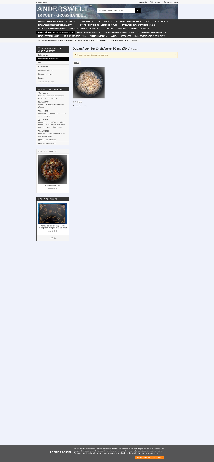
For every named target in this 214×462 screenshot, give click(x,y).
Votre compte (155, 2)
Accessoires (126, 36)
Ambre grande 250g (52, 185)
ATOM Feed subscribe (48, 143)
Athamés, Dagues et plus (74, 36)
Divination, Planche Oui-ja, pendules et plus (98, 25)
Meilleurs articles (47, 151)
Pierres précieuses (98, 36)
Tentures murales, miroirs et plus (118, 32)
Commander (142, 2)
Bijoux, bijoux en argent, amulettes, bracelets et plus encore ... (65, 21)
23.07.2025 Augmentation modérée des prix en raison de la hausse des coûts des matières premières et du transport (52, 123)
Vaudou (114, 36)
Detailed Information (143, 458)
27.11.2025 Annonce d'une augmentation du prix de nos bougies (52, 113)
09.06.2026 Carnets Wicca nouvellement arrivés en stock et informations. (51, 95)
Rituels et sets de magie (48, 36)
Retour (76, 63)
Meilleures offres (47, 199)
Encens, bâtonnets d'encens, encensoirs (55, 32)
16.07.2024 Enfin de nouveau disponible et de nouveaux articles (51, 133)
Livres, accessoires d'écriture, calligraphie (56, 25)
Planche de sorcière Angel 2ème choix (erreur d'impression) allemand (53, 227)
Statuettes (108, 29)
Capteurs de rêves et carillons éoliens (138, 25)
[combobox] (43, 2)
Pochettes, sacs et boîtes (155, 21)
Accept (160, 458)
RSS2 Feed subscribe (48, 140)
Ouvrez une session (171, 2)
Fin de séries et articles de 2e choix (149, 36)
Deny (154, 458)
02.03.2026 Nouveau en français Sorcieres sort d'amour (51, 104)
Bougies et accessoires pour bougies (134, 29)
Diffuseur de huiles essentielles (52, 29)
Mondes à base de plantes (88, 32)
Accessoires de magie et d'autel (151, 32)
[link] (77, 102)
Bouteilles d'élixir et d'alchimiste (84, 29)
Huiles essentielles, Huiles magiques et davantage (118, 21)
